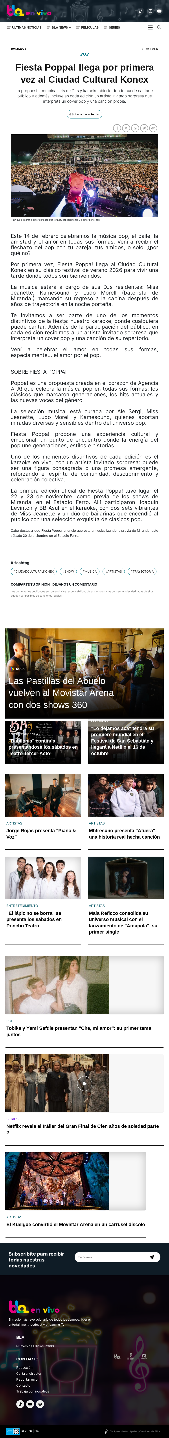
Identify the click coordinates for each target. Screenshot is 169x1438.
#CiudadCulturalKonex (34, 571)
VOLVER (151, 49)
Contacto (23, 1385)
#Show (68, 571)
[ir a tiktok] (140, 11)
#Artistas (113, 571)
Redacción (24, 1367)
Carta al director (29, 1373)
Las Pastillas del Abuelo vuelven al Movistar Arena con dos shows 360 (61, 693)
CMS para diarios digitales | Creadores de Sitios (135, 1431)
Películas (90, 27)
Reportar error (27, 1379)
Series (114, 27)
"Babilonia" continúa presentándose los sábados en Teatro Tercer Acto (43, 747)
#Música (90, 571)
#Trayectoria (142, 571)
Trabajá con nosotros (32, 1391)
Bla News (60, 27)
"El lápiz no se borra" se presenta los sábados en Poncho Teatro (34, 919)
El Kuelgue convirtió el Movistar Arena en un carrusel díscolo (75, 1224)
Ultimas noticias (26, 27)
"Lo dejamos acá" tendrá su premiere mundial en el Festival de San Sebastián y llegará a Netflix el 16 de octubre (122, 741)
